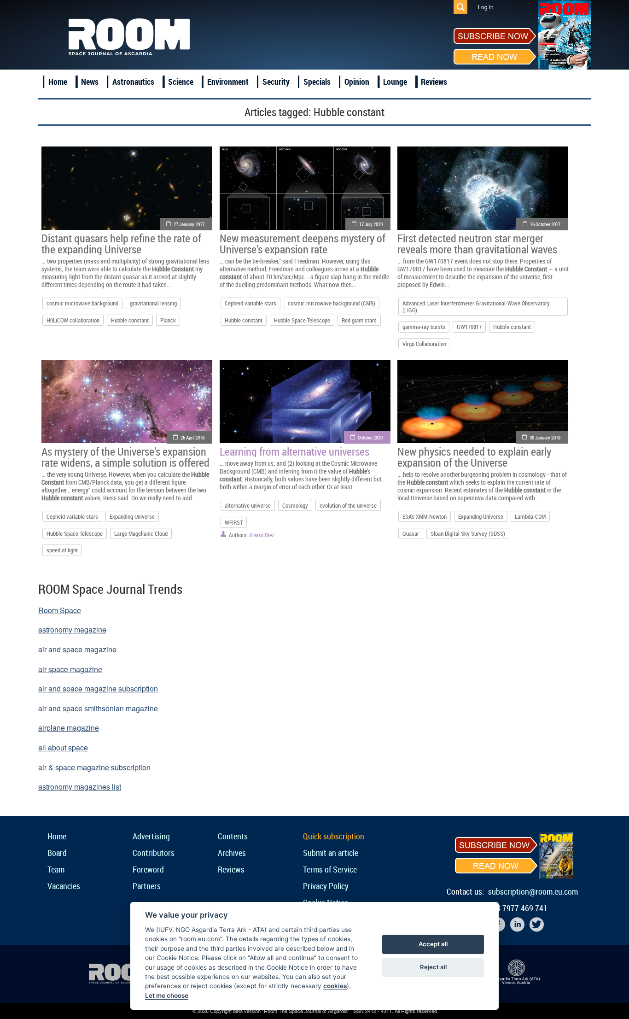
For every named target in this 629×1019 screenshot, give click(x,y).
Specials (317, 81)
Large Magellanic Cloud (141, 533)
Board (57, 852)
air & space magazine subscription (94, 767)
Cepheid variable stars (250, 303)
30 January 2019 (545, 437)
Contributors (154, 852)
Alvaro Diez (261, 535)
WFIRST (234, 522)
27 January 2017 (189, 224)
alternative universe (248, 505)
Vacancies (63, 886)
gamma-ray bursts (423, 326)
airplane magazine (68, 727)
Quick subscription (333, 836)
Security (276, 81)
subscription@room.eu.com (533, 891)
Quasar (410, 533)
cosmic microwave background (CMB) (331, 303)
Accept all (433, 944)
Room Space (59, 610)
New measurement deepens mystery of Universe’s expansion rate (302, 244)
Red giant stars (359, 320)
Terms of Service (330, 869)
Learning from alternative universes (294, 451)
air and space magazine (77, 649)
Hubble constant (130, 320)
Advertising (151, 836)
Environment (228, 81)
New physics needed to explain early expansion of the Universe (474, 457)
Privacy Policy (326, 886)
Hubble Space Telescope (302, 320)
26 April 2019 (192, 437)
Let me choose (166, 995)
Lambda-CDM (530, 516)
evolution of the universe (348, 505)
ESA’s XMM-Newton (424, 516)
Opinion (356, 81)
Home (57, 81)
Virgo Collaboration (424, 344)
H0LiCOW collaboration (73, 320)
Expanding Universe (132, 516)
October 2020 (370, 437)
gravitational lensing (153, 303)
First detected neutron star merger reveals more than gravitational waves (477, 244)
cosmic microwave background (82, 303)
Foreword (148, 869)
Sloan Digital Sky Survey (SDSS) (468, 533)
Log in (486, 7)
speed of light (62, 550)
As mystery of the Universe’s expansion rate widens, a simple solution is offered (125, 457)
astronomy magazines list (79, 786)
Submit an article (330, 852)
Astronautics (133, 81)
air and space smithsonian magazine (98, 708)
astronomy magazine (72, 629)
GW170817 (469, 326)
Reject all (433, 967)
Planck (168, 320)
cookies (335, 986)
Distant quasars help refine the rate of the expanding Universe (121, 244)
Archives (232, 852)
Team (55, 869)
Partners (147, 886)
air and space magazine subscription (98, 688)
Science (180, 81)
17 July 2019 (371, 224)
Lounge (395, 81)
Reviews (434, 81)
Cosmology (295, 505)
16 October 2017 (545, 224)
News (90, 81)
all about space (63, 747)
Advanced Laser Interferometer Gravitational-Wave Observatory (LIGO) (476, 306)
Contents (233, 836)
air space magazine (70, 669)
